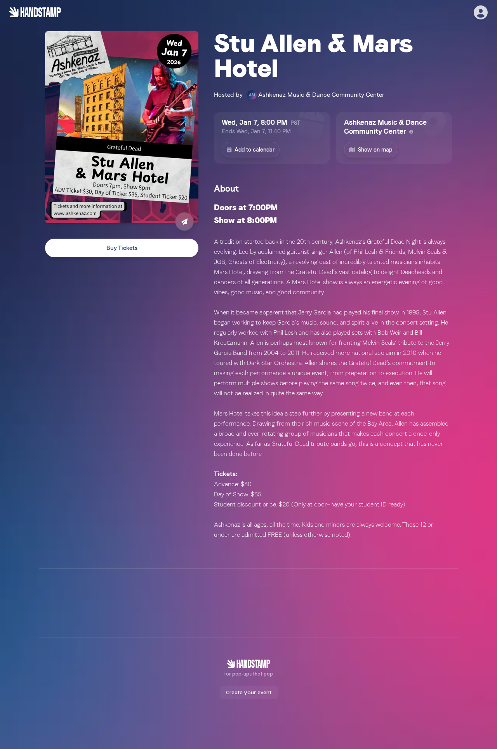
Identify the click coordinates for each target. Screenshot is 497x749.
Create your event (248, 692)
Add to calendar (255, 150)
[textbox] (333, 370)
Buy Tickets (121, 247)
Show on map (375, 150)
